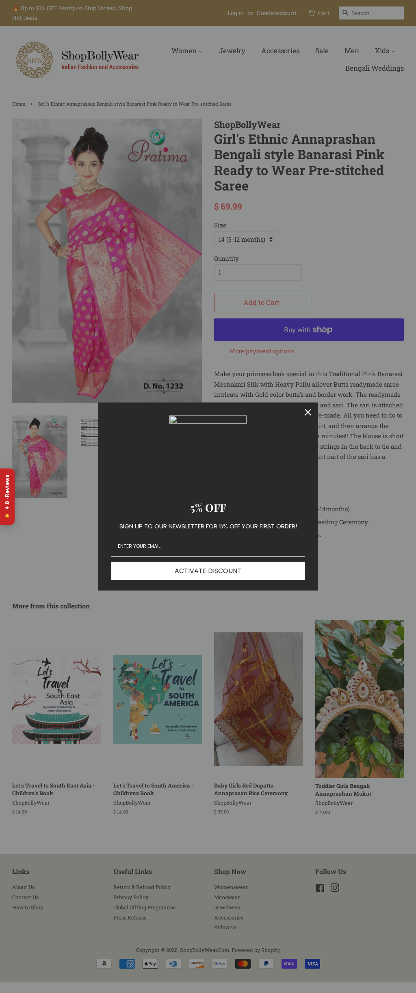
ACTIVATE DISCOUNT (208, 570)
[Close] (308, 412)
